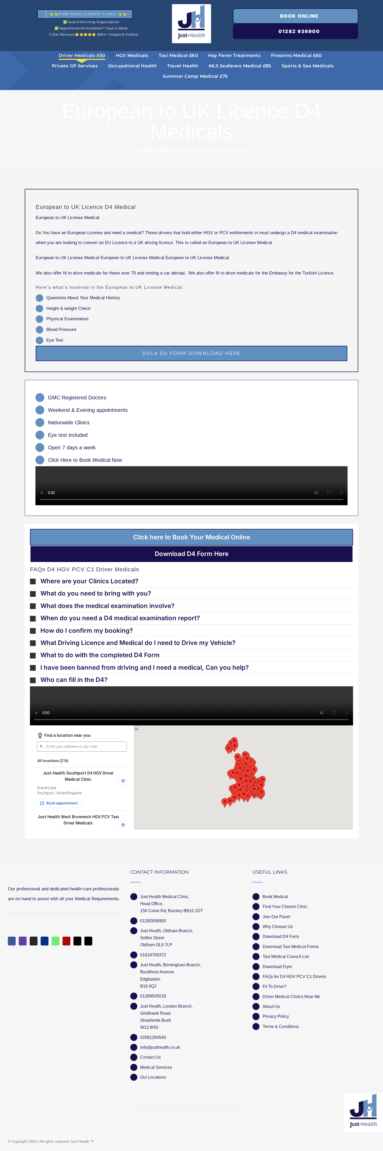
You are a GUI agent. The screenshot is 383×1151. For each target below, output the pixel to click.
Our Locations (153, 1077)
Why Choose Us (278, 926)
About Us (271, 1006)
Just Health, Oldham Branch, (166, 931)
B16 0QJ (148, 986)
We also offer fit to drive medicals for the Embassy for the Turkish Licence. (261, 273)
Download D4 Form (281, 936)
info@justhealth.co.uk (160, 1047)
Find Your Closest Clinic (285, 906)
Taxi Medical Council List (286, 956)
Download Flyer (277, 966)
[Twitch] (23, 941)
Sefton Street (152, 938)
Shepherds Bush (155, 1020)
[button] (191, 581)
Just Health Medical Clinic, (164, 896)
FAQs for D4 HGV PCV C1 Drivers (294, 976)
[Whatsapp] (55, 941)
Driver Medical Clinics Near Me (291, 996)
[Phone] (88, 941)
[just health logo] (191, 6)
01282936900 (153, 921)
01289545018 (153, 996)
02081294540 (153, 1037)
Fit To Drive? (274, 986)
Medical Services (156, 1067)
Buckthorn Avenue (157, 972)
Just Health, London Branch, (166, 1006)
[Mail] (77, 941)
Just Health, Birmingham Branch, (170, 965)
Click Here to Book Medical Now (85, 460)
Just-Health (79, 1141)
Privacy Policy (276, 1016)
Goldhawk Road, (156, 1013)
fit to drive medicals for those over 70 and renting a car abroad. (125, 273)
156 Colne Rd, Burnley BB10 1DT (171, 911)
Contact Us (150, 1057)
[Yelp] (66, 941)
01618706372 (153, 955)
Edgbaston (150, 979)
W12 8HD (149, 1027)
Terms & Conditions (281, 1026)
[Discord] (34, 941)
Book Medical (275, 896)
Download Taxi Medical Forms (291, 946)
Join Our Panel (276, 917)
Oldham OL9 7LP (156, 945)
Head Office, (151, 903)
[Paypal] (44, 941)
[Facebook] (12, 941)
